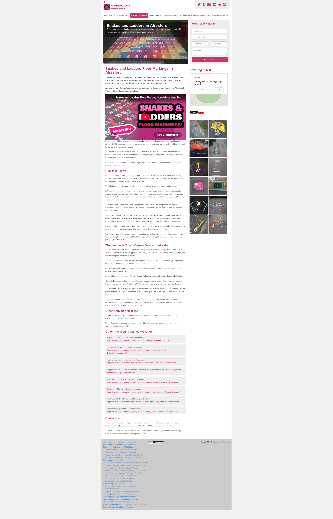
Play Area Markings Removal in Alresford (119, 497)
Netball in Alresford (112, 489)
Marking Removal (171, 15)
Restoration (193, 15)
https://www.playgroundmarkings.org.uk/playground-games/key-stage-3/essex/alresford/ (143, 402)
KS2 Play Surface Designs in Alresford (120, 476)
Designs (112, 15)
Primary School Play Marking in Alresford (121, 450)
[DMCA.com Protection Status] (156, 442)
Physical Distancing (220, 15)
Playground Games (139, 15)
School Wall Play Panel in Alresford (119, 481)
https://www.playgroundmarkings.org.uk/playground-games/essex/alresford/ (138, 340)
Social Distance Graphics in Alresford (118, 507)
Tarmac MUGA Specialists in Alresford (120, 486)
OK (219, 90)
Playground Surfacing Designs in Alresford (120, 444)
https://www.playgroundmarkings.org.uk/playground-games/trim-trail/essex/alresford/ (142, 363)
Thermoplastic (123, 15)
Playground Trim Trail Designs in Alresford (122, 468)
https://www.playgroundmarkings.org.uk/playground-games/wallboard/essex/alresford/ (142, 411)
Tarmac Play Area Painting (114, 484)
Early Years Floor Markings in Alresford (121, 452)
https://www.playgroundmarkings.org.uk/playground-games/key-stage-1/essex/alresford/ (143, 382)
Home (106, 15)
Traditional (205, 15)
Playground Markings (221, 442)
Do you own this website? (203, 90)
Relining (183, 15)
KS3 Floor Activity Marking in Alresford (120, 478)
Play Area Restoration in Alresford (117, 502)
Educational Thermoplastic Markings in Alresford (125, 465)
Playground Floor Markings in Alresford (119, 442)
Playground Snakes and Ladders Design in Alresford (126, 463)
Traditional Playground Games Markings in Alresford (124, 504)
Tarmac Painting (155, 15)
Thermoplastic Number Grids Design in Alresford (125, 470)
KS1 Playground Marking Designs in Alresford (123, 473)
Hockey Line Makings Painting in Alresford (122, 491)
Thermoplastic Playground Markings (118, 447)
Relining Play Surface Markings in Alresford (120, 499)
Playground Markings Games (115, 460)
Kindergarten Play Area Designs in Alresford (123, 457)
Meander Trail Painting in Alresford (119, 494)
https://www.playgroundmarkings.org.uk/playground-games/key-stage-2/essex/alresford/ (143, 392)
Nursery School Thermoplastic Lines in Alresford (125, 455)
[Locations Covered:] (104, 2)
